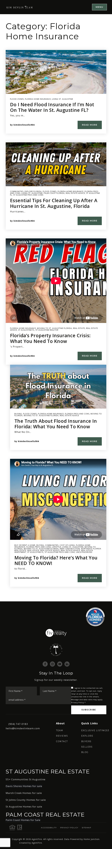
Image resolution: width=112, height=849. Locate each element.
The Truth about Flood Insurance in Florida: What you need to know (55, 424)
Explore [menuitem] (87, 736)
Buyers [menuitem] (86, 741)
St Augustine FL (26, 330)
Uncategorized (84, 552)
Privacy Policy (77, 702)
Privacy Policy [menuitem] (69, 827)
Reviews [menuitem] (62, 736)
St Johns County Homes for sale (26, 799)
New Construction (70, 548)
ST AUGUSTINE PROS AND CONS (28, 195)
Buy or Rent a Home (24, 545)
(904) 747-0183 (18, 724)
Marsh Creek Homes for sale (24, 793)
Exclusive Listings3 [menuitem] (95, 730)
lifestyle (56, 547)
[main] (56, 308)
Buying (18, 414)
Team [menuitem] (59, 730)
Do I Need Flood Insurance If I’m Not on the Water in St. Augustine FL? (52, 107)
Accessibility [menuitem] (49, 827)
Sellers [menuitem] (87, 747)
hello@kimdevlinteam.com (23, 728)
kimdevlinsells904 (24, 124)
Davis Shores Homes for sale (24, 786)
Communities (16, 191)
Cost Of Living (67, 545)
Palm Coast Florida (54, 193)
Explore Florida (33, 191)
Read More (89, 125)
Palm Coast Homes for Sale (23, 820)
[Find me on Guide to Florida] (95, 616)
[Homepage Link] (19, 7)
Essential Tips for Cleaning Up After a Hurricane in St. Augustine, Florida (53, 203)
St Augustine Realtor (47, 330)
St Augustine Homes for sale (24, 806)
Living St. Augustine (62, 99)
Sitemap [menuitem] (86, 827)
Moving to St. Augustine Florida (54, 328)
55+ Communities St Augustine (25, 779)
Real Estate (79, 328)
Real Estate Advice (75, 193)
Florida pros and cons (77, 414)
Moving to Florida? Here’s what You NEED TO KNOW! (56, 560)
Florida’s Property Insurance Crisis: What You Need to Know (50, 338)
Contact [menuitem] (62, 741)
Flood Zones (17, 99)
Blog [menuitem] (84, 752)
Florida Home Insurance (38, 99)
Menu (99, 7)
